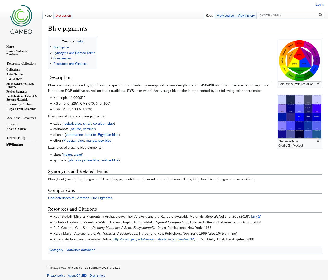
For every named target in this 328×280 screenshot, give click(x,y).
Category (56, 250)
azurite (76, 129)
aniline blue (110, 160)
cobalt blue (73, 123)
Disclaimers (97, 275)
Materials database (80, 250)
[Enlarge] (319, 83)
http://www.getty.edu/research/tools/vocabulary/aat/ (152, 239)
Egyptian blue (108, 135)
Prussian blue (73, 140)
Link (254, 216)
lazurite (90, 135)
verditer (89, 129)
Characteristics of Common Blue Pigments (80, 198)
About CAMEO (77, 275)
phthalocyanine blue (84, 160)
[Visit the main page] (21, 19)
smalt (87, 123)
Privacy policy (56, 275)
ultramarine (74, 135)
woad (78, 154)
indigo (67, 154)
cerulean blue (103, 123)
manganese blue (98, 140)
